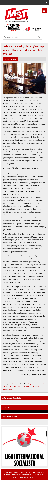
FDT (10, 386)
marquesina (7, 389)
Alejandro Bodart (35, 384)
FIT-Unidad (17, 386)
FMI (23, 386)
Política (15, 384)
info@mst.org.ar (30, 477)
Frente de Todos (32, 386)
